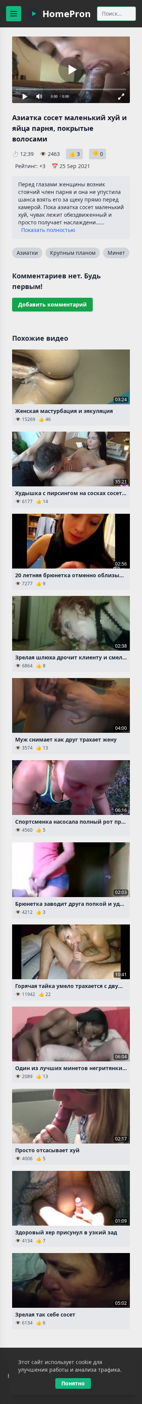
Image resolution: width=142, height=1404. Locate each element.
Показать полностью (48, 229)
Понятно (73, 1383)
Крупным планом (72, 252)
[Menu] (13, 13)
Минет (116, 252)
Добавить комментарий (52, 304)
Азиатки (27, 252)
